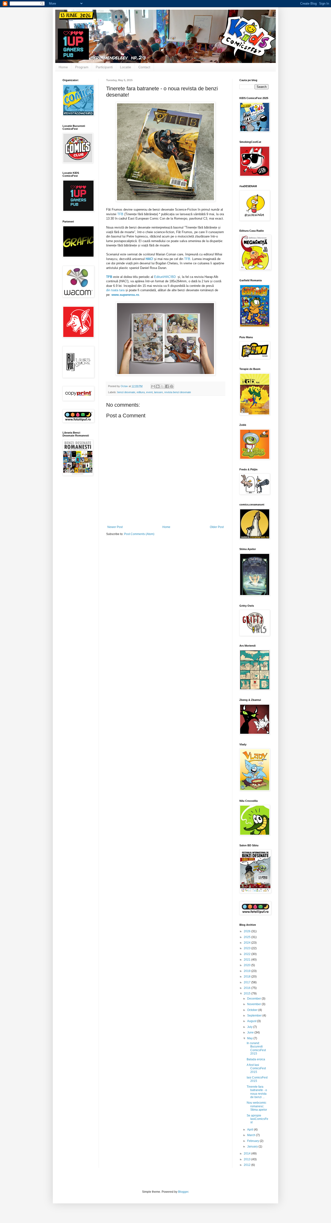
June (250, 1032)
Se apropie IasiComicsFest (257, 1119)
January (253, 1146)
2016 (247, 988)
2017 (247, 982)
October (252, 1010)
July (250, 1027)
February (253, 1141)
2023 (247, 948)
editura (141, 392)
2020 (247, 965)
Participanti (104, 67)
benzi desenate (126, 392)
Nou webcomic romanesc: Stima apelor (257, 1106)
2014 (247, 1153)
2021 (247, 959)
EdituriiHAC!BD (165, 277)
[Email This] (153, 386)
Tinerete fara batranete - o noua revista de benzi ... (257, 1092)
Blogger (183, 1191)
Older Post (217, 527)
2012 (247, 1165)
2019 (247, 971)
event (149, 392)
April (250, 1129)
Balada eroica (256, 1059)
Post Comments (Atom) (139, 534)
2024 (247, 942)
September (254, 1015)
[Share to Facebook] (167, 386)
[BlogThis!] (157, 386)
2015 (247, 993)
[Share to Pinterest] (171, 386)
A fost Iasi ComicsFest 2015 (256, 1068)
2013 (247, 1159)
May (250, 1038)
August (252, 1021)
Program (81, 67)
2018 (247, 976)
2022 (247, 954)
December (254, 998)
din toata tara (115, 290)
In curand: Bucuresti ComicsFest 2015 (256, 1048)
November (254, 1004)
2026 (247, 931)
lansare (158, 392)
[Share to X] (162, 386)
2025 (247, 937)
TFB (120, 214)
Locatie (125, 67)
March (251, 1135)
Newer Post (115, 527)
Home (63, 67)
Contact (144, 67)
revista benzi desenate (177, 392)
